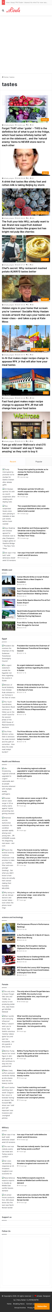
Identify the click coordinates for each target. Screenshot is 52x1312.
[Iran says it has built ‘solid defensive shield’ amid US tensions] (9, 556)
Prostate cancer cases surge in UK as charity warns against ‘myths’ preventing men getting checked (32, 800)
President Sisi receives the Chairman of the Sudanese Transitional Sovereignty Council (33, 648)
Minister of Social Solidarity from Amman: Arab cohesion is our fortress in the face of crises (32, 687)
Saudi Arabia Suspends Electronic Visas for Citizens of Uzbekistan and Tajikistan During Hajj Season (33, 613)
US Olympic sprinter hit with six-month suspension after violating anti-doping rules (33, 491)
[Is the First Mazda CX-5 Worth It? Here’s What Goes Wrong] (8, 938)
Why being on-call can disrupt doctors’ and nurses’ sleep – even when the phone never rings (33, 895)
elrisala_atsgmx (9, 125)
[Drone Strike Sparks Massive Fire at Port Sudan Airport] (8, 603)
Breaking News (19, 1304)
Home (5, 77)
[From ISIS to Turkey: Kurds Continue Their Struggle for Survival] (8, 626)
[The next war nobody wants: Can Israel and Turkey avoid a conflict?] (8, 1151)
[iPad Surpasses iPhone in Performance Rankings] (8, 927)
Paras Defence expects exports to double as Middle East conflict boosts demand (32, 1180)
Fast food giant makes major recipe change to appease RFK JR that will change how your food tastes (22, 405)
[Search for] (3, 11)
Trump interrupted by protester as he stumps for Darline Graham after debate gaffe (33, 471)
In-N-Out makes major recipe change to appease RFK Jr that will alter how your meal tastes (25, 361)
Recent (13, 461)
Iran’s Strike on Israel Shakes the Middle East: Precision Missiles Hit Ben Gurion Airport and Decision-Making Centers (33, 591)
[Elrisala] (13, 10)
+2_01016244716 (32, 1300)
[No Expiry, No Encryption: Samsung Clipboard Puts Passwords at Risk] (8, 949)
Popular (39, 461)
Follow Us (6, 1231)
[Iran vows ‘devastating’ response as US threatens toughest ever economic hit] (8, 1167)
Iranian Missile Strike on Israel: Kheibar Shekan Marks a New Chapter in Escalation (33, 579)
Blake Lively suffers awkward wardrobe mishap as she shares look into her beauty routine (33, 1073)
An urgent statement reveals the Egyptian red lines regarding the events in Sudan (33, 667)
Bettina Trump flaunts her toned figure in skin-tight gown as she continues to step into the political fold (33, 1053)
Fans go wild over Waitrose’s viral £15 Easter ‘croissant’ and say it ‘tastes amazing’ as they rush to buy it (24, 448)
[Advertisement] (26, 45)
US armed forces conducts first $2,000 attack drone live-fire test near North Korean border (33, 1197)
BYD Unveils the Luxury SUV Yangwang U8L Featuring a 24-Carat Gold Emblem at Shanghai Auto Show (33, 970)
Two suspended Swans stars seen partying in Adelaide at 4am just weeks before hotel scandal (33, 508)
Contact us (30, 1304)
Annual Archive (20, 1308)
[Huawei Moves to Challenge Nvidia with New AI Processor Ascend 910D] (8, 960)
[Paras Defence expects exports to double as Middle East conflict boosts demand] (8, 1184)
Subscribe (42, 1306)
